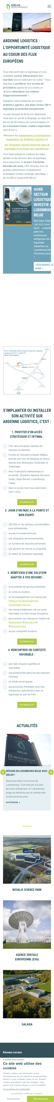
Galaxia (27, 1024)
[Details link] (27, 859)
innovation (29, 622)
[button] (3, 772)
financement (15, 622)
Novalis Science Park (27, 890)
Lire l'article (12, 802)
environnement (18, 626)
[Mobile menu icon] (49, 6)
